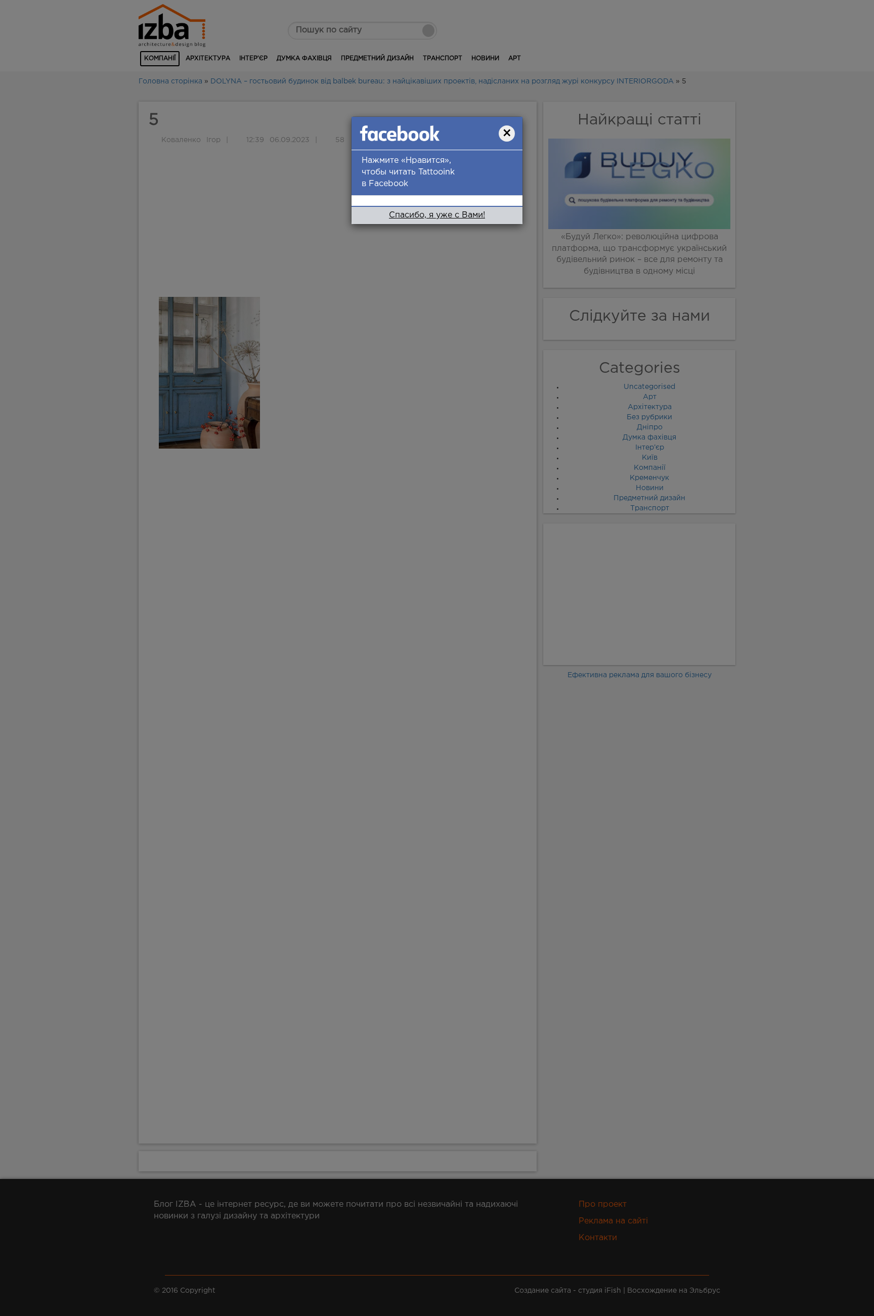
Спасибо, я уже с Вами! (437, 215)
